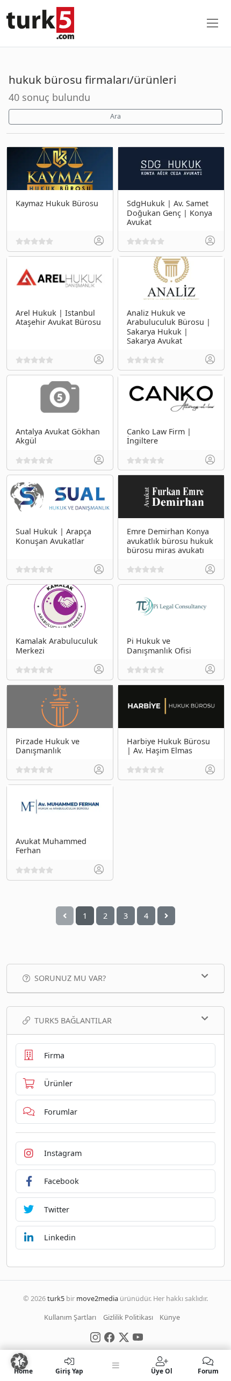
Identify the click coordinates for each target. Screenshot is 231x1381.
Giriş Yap (69, 1371)
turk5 (55, 1298)
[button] (19, 1361)
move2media (97, 1298)
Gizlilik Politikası (128, 1317)
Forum (208, 1371)
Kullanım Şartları (70, 1317)
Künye (170, 1317)
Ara (115, 116)
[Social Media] (95, 1336)
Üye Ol (161, 1371)
